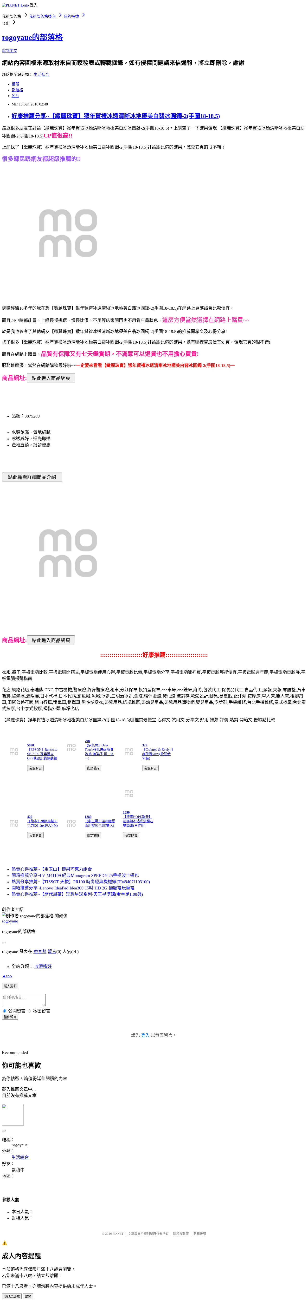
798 (87, 741)
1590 (126, 812)
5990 (30, 745)
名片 (15, 96)
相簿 (15, 84)
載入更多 (10, 986)
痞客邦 (39, 951)
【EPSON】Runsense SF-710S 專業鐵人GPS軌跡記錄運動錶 (42, 754)
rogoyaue (10, 921)
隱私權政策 (181, 1233)
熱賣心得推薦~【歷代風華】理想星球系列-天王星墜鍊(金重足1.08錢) (77, 894)
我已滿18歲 (12, 1296)
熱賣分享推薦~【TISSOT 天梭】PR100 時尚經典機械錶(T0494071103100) (81, 881)
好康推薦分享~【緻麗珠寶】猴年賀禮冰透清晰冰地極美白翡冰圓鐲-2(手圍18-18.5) (116, 116)
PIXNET (118, 1233)
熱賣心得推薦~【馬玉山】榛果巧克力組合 (52, 869)
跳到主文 (9, 51)
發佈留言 (10, 1017)
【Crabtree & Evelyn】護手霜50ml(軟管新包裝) (157, 754)
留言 (52, 951)
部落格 (17, 90)
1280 (88, 817)
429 (29, 817)
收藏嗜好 (43, 966)
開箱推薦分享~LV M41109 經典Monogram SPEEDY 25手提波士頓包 (75, 875)
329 (144, 745)
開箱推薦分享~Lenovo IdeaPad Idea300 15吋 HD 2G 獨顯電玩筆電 (73, 888)
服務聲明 (199, 1233)
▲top (7, 975)
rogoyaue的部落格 (32, 37)
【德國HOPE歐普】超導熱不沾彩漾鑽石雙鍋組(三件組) (138, 821)
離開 (28, 1296)
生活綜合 (41, 74)
